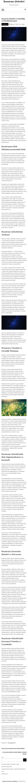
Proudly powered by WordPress (10, 781)
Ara (2, 757)
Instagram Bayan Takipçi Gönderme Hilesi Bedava (13, 769)
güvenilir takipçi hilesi (6, 766)
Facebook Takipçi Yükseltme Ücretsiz (10, 764)
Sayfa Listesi (4, 773)
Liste (2, 771)
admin (23, 24)
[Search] (25, 9)
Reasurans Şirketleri (14, 1)
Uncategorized (5, 24)
